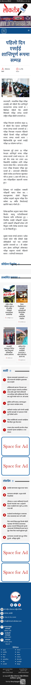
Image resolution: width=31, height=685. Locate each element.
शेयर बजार (19, 659)
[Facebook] (11, 605)
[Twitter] (15, 605)
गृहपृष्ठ (4, 650)
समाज (18, 652)
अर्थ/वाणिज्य (5, 659)
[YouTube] (19, 605)
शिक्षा (4, 657)
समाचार (18, 650)
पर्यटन (4, 655)
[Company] (1, 609)
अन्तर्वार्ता (5, 664)
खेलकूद (18, 664)
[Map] (1, 613)
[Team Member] (1, 627)
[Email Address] (1, 621)
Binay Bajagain (15, 681)
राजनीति (5, 652)
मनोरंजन (19, 657)
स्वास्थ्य (18, 655)
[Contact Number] (1, 617)
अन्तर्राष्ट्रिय (19, 662)
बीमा (4, 662)
